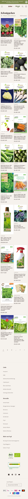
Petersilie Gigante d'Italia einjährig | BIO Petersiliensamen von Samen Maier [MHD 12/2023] (20, 43)
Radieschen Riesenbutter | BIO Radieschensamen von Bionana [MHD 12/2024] (7, 137)
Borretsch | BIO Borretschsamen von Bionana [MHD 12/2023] (19, 226)
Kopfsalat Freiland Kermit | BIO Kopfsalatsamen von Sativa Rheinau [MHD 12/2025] (19, 339)
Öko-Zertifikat (7, 385)
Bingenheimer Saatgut (9, 406)
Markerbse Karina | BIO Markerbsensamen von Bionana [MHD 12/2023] (6, 167)
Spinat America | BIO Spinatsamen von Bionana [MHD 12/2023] (7, 73)
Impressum (6, 382)
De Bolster (6, 416)
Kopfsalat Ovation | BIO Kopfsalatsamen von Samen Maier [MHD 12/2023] (6, 197)
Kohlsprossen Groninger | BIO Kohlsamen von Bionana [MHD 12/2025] (19, 167)
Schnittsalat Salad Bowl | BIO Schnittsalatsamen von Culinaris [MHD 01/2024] (6, 308)
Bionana (5, 409)
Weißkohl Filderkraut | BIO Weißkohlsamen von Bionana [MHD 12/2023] (6, 107)
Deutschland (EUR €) (13, 484)
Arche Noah (6, 402)
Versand (5, 371)
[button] (2, 6)
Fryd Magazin (6, 444)
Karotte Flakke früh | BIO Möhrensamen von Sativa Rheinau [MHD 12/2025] (20, 196)
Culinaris (5, 413)
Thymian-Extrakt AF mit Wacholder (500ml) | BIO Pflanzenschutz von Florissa (19, 276)
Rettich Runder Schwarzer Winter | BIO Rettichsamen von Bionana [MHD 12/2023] (20, 76)
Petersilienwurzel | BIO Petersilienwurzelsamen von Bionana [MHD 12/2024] (19, 108)
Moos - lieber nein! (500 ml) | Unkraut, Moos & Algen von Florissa (6, 239)
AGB (4, 375)
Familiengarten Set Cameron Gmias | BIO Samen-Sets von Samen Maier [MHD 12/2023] (19, 299)
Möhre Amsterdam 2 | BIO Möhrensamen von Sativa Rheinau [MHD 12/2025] (20, 138)
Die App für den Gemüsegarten (11, 440)
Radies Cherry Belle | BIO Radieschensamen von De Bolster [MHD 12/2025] (6, 41)
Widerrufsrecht (7, 389)
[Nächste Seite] (24, 350)
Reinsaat (5, 424)
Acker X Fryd (6, 447)
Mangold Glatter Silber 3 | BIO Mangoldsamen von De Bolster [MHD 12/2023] (6, 334)
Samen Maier (6, 427)
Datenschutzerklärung (9, 378)
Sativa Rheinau (7, 431)
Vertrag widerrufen (8, 392)
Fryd (4, 420)
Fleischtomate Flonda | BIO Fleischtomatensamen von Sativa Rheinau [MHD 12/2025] (7, 268)
